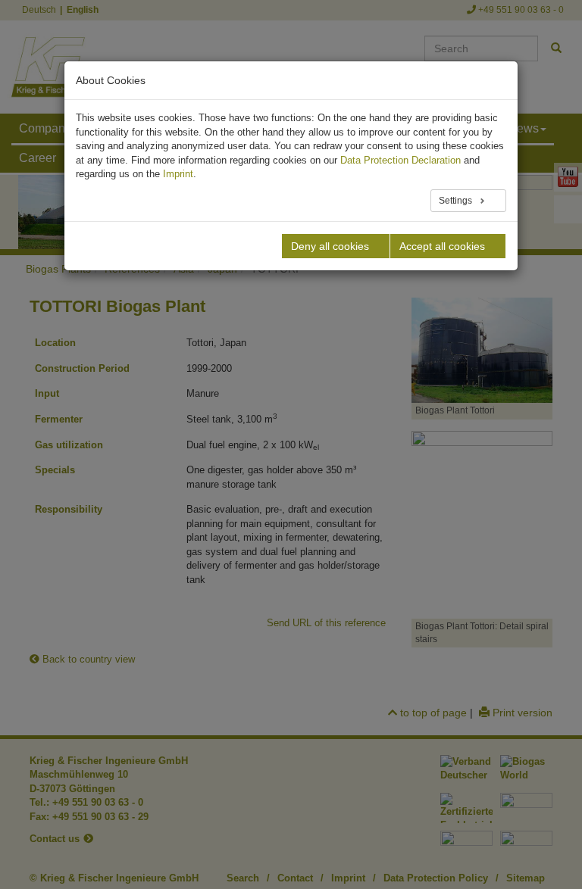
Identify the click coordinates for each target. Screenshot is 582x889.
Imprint (178, 173)
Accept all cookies (442, 246)
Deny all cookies (330, 246)
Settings (456, 200)
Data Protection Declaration (400, 160)
